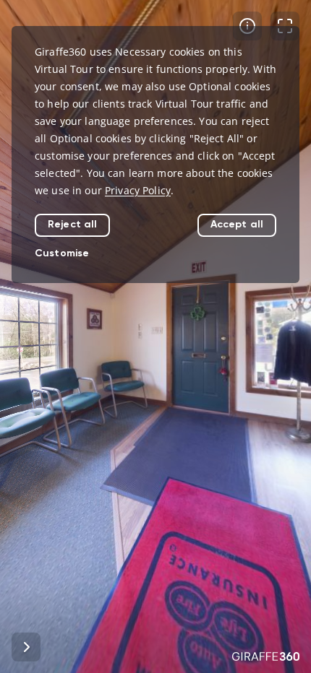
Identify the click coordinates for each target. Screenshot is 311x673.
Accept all (236, 224)
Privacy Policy (138, 190)
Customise (62, 253)
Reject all (72, 224)
